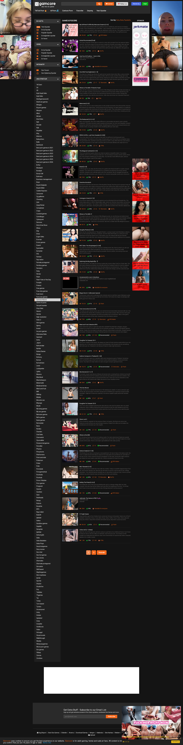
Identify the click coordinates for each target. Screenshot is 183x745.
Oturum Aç (136, 4)
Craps (38, 211)
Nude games (40, 420)
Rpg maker (40, 512)
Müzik (38, 406)
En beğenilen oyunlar (48, 36)
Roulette (39, 506)
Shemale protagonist (43, 563)
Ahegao (39, 105)
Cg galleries (40, 196)
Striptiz (38, 584)
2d (37, 87)
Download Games (82, 732)
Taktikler (39, 592)
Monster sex (40, 400)
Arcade (38, 125)
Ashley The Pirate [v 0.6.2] (87, 482)
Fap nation (39, 259)
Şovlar (38, 578)
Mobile (38, 397)
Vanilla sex (40, 627)
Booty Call (39, 173)
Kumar (38, 360)
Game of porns (41, 302)
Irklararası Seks (41, 334)
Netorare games (41, 414)
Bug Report (42, 732)
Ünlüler (38, 615)
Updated (39, 618)
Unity (38, 612)
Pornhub (39, 477)
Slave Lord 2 (83, 419)
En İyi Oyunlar (45, 30)
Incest (38, 328)
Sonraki (102, 552)
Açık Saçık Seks (41, 93)
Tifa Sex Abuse (84, 388)
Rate (121, 20)
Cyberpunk (40, 219)
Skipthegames (41, 572)
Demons (39, 222)
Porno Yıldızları (41, 480)
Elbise (38, 228)
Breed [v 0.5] (83, 167)
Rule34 (38, 515)
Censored (39, 193)
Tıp (37, 598)
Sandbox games (41, 523)
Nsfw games (40, 417)
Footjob (38, 282)
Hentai (38, 314)
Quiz (38, 495)
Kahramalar (40, 345)
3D (37, 90)
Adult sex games (42, 102)
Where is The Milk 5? (86, 214)
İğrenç (38, 325)
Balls (38, 142)
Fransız (38, 285)
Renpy (38, 500)
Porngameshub (41, 472)
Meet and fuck (41, 388)
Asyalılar (39, 130)
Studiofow (39, 586)
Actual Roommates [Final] (87, 40)
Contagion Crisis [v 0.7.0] (87, 198)
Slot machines (41, 575)
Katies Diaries (40, 351)
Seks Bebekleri (41, 540)
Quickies (39, 492)
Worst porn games (42, 647)
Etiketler (64, 732)
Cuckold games (41, 214)
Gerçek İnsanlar (41, 305)
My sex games (41, 411)
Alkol (38, 113)
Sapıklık (39, 526)
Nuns (38, 426)
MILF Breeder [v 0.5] (85, 466)
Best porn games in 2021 (44, 148)
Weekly (38, 641)
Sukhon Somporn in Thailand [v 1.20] (91, 356)
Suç (37, 589)
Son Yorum (45, 70)
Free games (40, 288)
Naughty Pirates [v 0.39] (87, 230)
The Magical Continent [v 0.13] (89, 151)
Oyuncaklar (40, 440)
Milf (37, 391)
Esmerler (39, 251)
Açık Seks (39, 96)
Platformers (40, 454)
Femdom (39, 268)
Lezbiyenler (40, 368)
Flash (38, 277)
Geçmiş (90, 11)
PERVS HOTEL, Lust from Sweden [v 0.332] (92, 135)
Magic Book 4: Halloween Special (90, 293)
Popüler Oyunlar (46, 33)
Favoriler (79, 11)
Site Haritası (109, 732)
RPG (37, 509)
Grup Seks (39, 308)
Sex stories (40, 558)
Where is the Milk (85, 435)
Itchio (38, 340)
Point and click (41, 457)
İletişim (92, 732)
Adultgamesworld (42, 99)
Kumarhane (40, 363)
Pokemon (39, 460)
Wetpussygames (42, 644)
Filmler (38, 274)
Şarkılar (38, 532)
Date (117, 20)
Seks (38, 538)
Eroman (39, 239)
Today (38, 601)
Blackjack (39, 168)
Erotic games (40, 242)
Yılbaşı (38, 652)
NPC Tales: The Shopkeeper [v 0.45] (90, 245)
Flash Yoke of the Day (43, 280)
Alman (38, 116)
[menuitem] (47, 26)
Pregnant (39, 486)
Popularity (127, 20)
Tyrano (38, 606)
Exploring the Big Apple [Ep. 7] (89, 261)
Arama (71, 732)
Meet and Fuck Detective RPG (88, 324)
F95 (37, 254)
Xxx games (40, 649)
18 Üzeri (39, 85)
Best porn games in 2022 (44, 150)
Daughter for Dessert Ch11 (88, 340)
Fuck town (39, 294)
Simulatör (39, 566)
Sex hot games (41, 555)
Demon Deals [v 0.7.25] (86, 451)
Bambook (39, 145)
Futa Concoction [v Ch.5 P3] (88, 309)
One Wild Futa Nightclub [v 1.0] (89, 72)
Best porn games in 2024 (44, 156)
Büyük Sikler (40, 188)
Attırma (39, 136)
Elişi (37, 231)
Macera (39, 374)
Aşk (37, 128)
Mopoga (39, 403)
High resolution (41, 317)
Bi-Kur (38, 165)
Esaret (38, 245)
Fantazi (38, 257)
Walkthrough (40, 638)
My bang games (41, 409)
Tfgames (39, 595)
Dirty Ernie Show (41, 225)
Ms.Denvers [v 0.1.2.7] (86, 372)
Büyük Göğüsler (41, 185)
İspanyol (39, 337)
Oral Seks (39, 434)
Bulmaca (39, 176)
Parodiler (39, 446)
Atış (37, 133)
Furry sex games (41, 297)
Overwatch (40, 437)
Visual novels (40, 635)
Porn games (40, 483)
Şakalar (38, 518)
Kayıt (145, 4)
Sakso (38, 520)
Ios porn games (41, 331)
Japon (38, 343)
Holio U (38, 320)
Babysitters (40, 139)
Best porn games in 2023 (44, 153)
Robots (38, 503)
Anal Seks (39, 119)
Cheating (39, 199)
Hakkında (100, 732)
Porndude (39, 469)
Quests (38, 489)
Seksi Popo (40, 543)
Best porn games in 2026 (44, 162)
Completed (40, 208)
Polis (38, 466)
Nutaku (38, 429)
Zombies (39, 658)
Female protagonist (42, 262)
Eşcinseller (40, 248)
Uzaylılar (39, 624)
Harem (38, 311)
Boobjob (39, 171)
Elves (38, 234)
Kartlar (38, 348)
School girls (40, 535)
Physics (39, 449)
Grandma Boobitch (85, 182)
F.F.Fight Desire (84, 514)
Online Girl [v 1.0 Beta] (86, 530)
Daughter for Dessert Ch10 (88, 403)
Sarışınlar (39, 529)
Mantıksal (39, 377)
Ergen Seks (40, 236)
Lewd (38, 366)
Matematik (40, 383)
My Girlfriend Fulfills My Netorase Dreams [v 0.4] (94, 24)
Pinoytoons (40, 452)
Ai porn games (41, 107)
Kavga (38, 354)
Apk (37, 122)
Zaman (38, 655)
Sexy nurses (40, 549)
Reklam (117, 732)
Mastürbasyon (41, 380)
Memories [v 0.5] (84, 103)
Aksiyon (39, 110)
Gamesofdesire (41, 300)
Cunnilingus (40, 216)
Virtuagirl (39, 632)
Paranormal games (42, 443)
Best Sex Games (53, 732)
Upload (110, 4)
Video (38, 629)
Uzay (38, 621)
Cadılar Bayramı (41, 191)
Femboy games (41, 265)
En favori (44, 38)
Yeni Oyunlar (101, 11)
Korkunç (39, 357)
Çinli (37, 202)
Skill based (40, 569)
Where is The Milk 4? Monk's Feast (90, 88)
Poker (38, 463)
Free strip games (42, 291)
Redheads (39, 497)
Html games (40, 323)
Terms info (47, 742)
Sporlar (38, 581)
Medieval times (41, 386)
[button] (122, 4)
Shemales (39, 561)
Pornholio (39, 475)
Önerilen (39, 432)
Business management (44, 179)
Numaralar (40, 423)
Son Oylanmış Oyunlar (48, 73)
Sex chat (39, 552)
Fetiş (38, 271)
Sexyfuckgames (41, 546)
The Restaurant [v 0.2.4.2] (87, 119)
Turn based (40, 604)
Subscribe (111, 716)
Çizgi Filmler (40, 205)
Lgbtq (38, 371)
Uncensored (40, 609)
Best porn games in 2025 (44, 159)
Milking (38, 394)
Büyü (38, 182)
